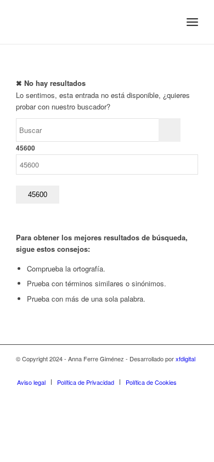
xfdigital (185, 358)
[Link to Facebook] (157, 370)
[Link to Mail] (190, 370)
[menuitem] (168, 22)
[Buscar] (168, 22)
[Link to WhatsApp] (173, 370)
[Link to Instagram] (140, 370)
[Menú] (192, 22)
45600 (25, 148)
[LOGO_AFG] (88, 22)
